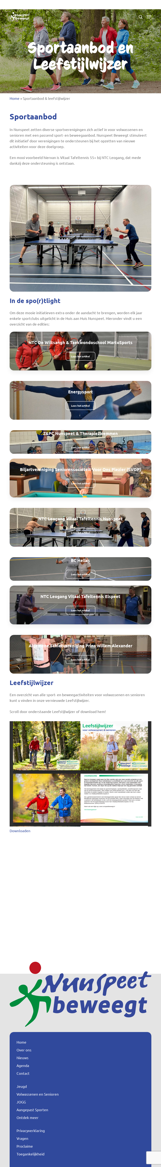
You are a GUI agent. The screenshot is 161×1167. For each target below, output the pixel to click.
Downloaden (20, 830)
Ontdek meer (28, 1117)
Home (14, 98)
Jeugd (22, 1086)
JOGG (21, 1102)
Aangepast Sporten (32, 1109)
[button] (149, 17)
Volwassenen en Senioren (38, 1094)
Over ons (24, 1050)
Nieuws (23, 1057)
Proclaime (25, 1146)
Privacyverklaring (31, 1130)
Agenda (23, 1065)
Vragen (22, 1138)
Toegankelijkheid (30, 1154)
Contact (23, 1073)
